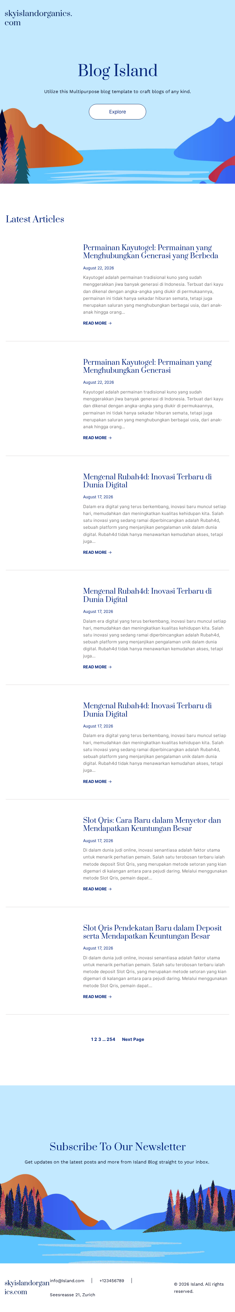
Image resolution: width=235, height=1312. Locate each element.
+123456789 (111, 1280)
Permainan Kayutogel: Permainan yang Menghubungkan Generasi (147, 367)
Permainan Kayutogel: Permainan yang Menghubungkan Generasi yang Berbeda (150, 252)
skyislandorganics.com (38, 18)
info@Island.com (67, 1280)
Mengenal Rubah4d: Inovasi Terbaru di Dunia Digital (147, 481)
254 (111, 1039)
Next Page (133, 1039)
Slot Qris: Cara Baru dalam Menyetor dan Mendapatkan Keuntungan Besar (152, 825)
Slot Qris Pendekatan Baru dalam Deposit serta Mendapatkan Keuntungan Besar (152, 933)
